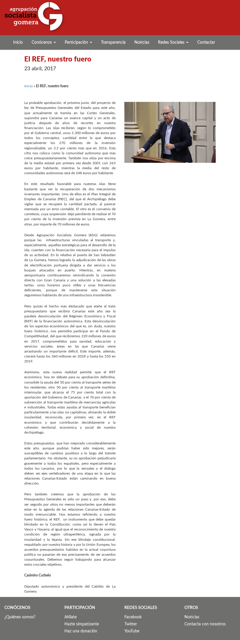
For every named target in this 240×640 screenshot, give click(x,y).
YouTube (131, 631)
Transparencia (113, 42)
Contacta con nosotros (205, 624)
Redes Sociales (172, 42)
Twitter (130, 624)
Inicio (18, 42)
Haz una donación (80, 631)
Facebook (133, 617)
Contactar (206, 42)
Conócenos (42, 42)
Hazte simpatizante (81, 624)
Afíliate (70, 617)
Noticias (141, 42)
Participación (77, 42)
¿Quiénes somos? (19, 617)
